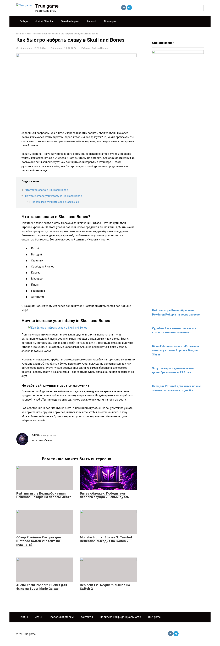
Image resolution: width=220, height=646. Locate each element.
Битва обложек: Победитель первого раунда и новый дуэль (104, 495)
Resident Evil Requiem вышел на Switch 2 (105, 587)
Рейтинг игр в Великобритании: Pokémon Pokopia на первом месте (43, 495)
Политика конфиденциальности (120, 617)
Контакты (86, 617)
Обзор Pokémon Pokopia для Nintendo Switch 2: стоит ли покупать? (38, 541)
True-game (154, 617)
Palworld (91, 21)
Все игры (110, 21)
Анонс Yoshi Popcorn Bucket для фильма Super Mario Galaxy (41, 587)
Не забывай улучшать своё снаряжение (55, 201)
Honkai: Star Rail (44, 21)
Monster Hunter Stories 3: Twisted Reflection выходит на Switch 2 (106, 539)
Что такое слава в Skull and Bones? (47, 190)
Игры (38, 617)
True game (47, 6)
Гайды (24, 21)
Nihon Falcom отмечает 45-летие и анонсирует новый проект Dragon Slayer (175, 350)
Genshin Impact (70, 21)
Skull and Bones (100, 48)
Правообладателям (61, 617)
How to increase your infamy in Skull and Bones (53, 196)
